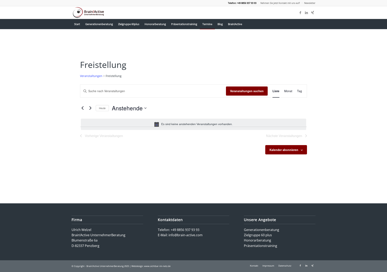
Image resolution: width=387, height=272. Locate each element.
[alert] (193, 124)
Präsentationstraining (260, 246)
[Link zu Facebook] (300, 12)
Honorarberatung (257, 240)
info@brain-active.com (186, 235)
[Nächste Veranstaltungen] (90, 108)
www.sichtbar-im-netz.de (157, 266)
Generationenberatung (261, 230)
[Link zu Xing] (312, 12)
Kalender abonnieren (283, 150)
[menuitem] (280, 3)
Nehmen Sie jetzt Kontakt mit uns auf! (280, 2)
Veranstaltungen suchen (247, 91)
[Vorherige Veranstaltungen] (82, 108)
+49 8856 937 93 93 (185, 230)
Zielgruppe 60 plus (258, 235)
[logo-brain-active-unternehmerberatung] (89, 12)
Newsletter (309, 2)
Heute (102, 108)
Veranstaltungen (91, 76)
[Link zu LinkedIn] (306, 12)
